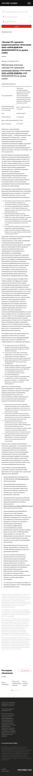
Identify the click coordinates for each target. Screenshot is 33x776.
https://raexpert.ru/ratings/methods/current (18, 506)
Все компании (25, 670)
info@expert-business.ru (8, 705)
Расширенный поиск (7, 31)
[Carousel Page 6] (19, 690)
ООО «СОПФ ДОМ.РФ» (12, 73)
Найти (16, 26)
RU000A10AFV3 (23, 479)
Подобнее (4, 736)
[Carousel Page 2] (13, 690)
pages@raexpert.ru (6, 710)
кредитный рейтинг (10, 70)
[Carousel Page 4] (16, 690)
